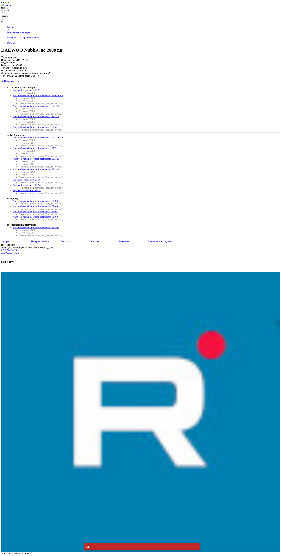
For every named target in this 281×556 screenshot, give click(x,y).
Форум (5, 241)
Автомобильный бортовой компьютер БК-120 (36, 159)
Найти (5, 16)
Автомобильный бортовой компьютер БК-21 (35, 148)
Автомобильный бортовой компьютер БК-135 (36, 116)
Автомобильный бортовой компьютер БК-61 (35, 127)
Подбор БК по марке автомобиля (23, 37)
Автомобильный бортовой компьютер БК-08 (35, 217)
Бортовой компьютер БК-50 (27, 180)
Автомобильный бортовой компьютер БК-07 (35, 211)
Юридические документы (161, 241)
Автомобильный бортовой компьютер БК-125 (36, 106)
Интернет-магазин (40, 241)
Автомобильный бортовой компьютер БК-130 (36, 169)
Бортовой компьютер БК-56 (27, 185)
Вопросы (94, 241)
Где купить (65, 241)
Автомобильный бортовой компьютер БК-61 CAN (38, 95)
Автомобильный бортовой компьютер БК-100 (36, 227)
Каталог (5, 2)
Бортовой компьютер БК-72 (27, 90)
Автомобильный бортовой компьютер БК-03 (35, 201)
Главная (11, 27)
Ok (88, 546)
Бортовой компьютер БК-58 (27, 190)
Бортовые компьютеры (18, 32)
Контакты (124, 241)
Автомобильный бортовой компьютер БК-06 (35, 206)
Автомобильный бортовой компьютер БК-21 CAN (38, 137)
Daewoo (11, 43)
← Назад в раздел (10, 81)
